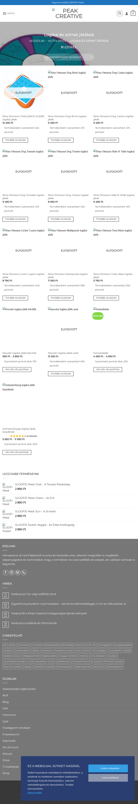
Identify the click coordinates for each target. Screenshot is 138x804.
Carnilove (24, 645)
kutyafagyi (100, 650)
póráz (18, 667)
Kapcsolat (9, 740)
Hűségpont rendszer (16, 727)
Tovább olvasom (15, 140)
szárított (38, 667)
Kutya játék (57, 41)
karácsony (46, 650)
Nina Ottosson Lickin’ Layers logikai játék (23, 276)
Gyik (5, 721)
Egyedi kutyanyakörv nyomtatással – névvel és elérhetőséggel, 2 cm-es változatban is (68, 603)
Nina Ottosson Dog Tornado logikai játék (23, 197)
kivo (78, 650)
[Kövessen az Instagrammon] (11, 572)
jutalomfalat (22, 650)
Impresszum (11, 734)
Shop (6, 760)
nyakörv (112, 656)
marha (83, 656)
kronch (87, 650)
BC (5, 645)
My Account (11, 747)
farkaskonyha (52, 645)
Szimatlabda (100, 353)
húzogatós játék (122, 645)
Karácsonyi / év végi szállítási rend (33, 594)
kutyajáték (115, 650)
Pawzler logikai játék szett (63, 353)
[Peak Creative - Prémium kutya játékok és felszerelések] (69, 13)
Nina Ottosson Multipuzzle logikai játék (68, 276)
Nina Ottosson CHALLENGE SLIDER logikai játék (23, 118)
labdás (7, 656)
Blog (6, 702)
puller (119, 661)
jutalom (8, 650)
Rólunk (7, 753)
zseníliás (98, 667)
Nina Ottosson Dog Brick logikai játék (67, 118)
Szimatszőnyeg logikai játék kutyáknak (19, 430)
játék (35, 650)
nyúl (51, 661)
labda (127, 650)
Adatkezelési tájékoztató (19, 689)
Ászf (5, 695)
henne (80, 645)
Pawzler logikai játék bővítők (19, 353)
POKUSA (108, 661)
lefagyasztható (31, 656)
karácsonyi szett (64, 650)
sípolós (50, 667)
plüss (98, 661)
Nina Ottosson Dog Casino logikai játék (113, 118)
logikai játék (49, 656)
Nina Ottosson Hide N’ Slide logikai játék (113, 197)
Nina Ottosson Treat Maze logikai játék (112, 276)
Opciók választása (17, 369)
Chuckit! (37, 645)
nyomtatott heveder (15, 661)
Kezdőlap (36, 41)
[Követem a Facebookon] (5, 572)
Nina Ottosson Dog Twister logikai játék (68, 197)
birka (13, 645)
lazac (17, 656)
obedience (63, 661)
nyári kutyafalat (37, 661)
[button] (9, 13)
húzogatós (105, 645)
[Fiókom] (126, 13)
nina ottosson (97, 656)
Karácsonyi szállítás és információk (34, 623)
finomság (68, 645)
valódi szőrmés (82, 667)
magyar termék (67, 656)
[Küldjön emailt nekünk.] (18, 572)
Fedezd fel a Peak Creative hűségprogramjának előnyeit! (49, 613)
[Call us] (24, 572)
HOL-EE (91, 645)
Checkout (9, 714)
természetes (64, 667)
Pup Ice (8, 667)
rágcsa (27, 667)
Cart (5, 708)
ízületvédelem (114, 667)
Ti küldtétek (11, 766)
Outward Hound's (82, 661)
